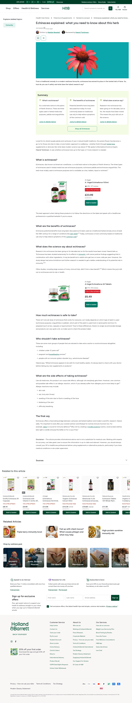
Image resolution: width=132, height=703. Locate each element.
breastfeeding (54, 354)
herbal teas (111, 144)
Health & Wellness (30, 8)
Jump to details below (47, 122)
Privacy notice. (111, 606)
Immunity (9, 25)
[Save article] (38, 38)
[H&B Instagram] (11, 641)
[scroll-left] (5, 558)
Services (45, 8)
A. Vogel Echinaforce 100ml (97, 182)
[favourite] (18, 478)
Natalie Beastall (54, 32)
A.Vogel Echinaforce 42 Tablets (98, 284)
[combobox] (95, 8)
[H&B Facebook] (15, 641)
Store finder (102, 2)
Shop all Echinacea (82, 129)
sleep (45, 427)
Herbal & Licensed (83, 18)
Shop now (59, 2)
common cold (71, 237)
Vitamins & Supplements (63, 18)
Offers (16, 8)
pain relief (74, 234)
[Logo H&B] (66, 9)
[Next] (128, 489)
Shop (8, 8)
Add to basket (91, 203)
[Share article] (43, 38)
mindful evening (94, 427)
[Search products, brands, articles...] (110, 8)
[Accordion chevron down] (126, 460)
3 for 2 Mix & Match (92, 190)
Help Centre (111, 2)
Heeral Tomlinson (82, 32)
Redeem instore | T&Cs (89, 2)
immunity (81, 254)
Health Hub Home (42, 18)
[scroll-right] (127, 558)
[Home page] (66, 8)
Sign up (115, 598)
